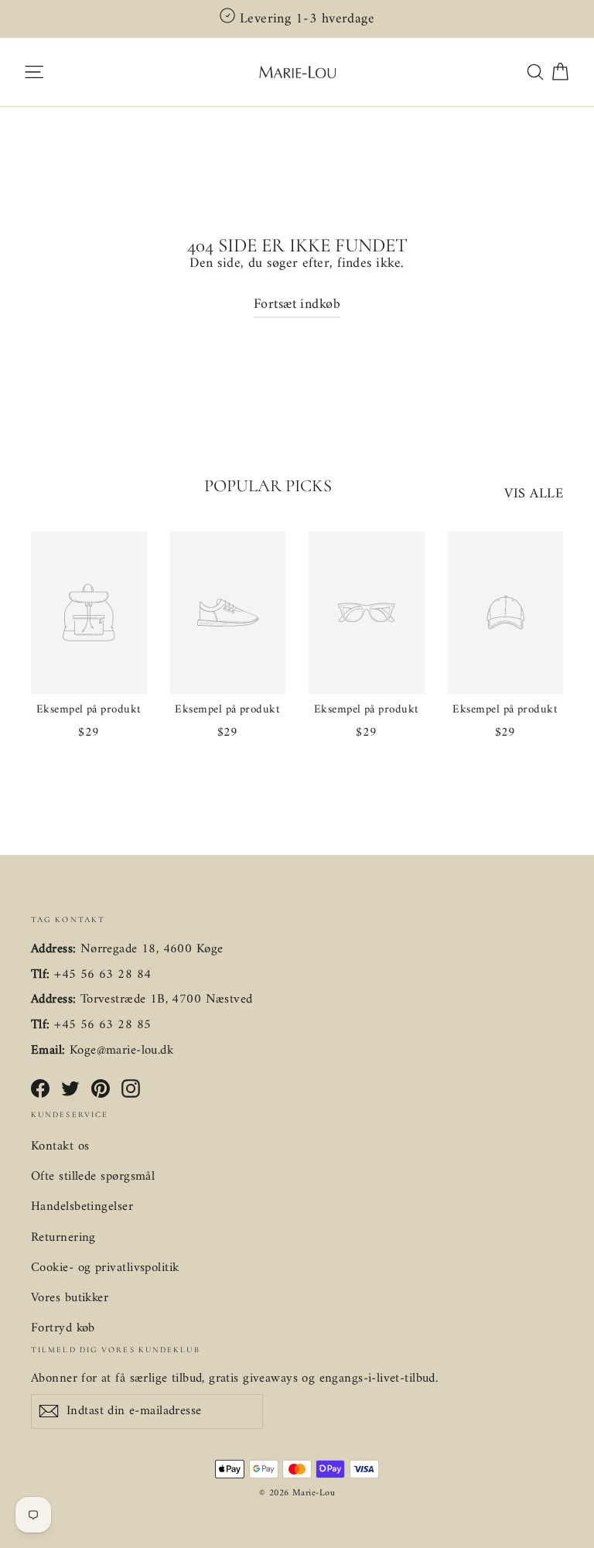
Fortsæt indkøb (297, 304)
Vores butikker (69, 1298)
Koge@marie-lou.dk (121, 1050)
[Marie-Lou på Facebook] (40, 1089)
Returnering (63, 1237)
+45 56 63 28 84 (102, 974)
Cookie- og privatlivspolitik (105, 1268)
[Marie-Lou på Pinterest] (100, 1089)
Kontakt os (60, 1146)
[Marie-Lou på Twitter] (70, 1089)
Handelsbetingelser (82, 1206)
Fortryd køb (63, 1328)
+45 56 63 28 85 (102, 1025)
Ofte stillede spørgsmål (93, 1176)
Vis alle (533, 494)
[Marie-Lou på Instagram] (130, 1089)
